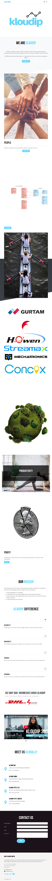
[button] (21, 850)
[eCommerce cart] (44, 2)
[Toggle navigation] (46, 2)
